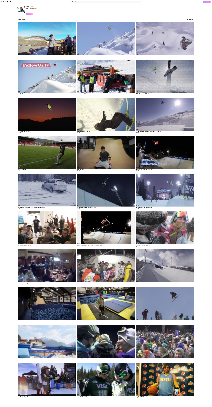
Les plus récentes (190, 19)
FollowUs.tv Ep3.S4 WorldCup (82, 396)
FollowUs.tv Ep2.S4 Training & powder (143, 396)
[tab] (19, 19)
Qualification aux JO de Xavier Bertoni (24, 245)
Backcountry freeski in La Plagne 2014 (143, 55)
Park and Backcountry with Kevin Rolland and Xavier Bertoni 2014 (88, 55)
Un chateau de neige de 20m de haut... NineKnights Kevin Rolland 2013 (148, 131)
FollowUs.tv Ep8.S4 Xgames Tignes (83, 358)
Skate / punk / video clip (81, 169)
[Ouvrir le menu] (1, 2)
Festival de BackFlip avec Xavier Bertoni (84, 131)
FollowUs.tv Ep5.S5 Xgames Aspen (142, 358)
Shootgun (19, 55)
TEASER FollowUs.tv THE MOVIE (24, 131)
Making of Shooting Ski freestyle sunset (84, 93)
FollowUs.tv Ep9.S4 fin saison (23, 358)
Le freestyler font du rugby (22, 169)
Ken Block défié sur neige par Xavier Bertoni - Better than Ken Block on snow (31, 207)
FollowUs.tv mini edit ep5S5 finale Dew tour (84, 283)
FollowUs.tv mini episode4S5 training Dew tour (144, 283)
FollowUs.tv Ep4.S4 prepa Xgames (24, 396)
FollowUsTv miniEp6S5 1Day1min (23, 283)
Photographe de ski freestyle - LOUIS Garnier (144, 169)
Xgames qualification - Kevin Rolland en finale (144, 207)
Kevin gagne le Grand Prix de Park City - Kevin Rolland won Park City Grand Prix (91, 245)
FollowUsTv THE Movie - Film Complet (25, 93)
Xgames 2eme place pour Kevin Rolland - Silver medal (86, 207)
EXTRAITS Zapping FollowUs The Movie (143, 93)
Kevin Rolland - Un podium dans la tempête (143, 245)
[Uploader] (202, 2)
